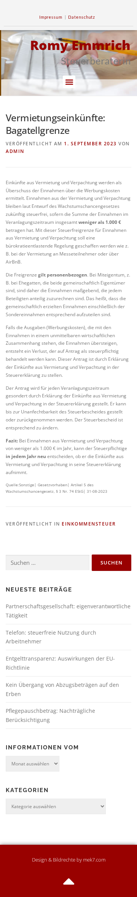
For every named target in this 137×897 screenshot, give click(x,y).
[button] (69, 82)
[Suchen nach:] (47, 563)
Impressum (50, 16)
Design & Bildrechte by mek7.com (68, 859)
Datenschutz (81, 16)
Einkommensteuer (89, 524)
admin (15, 151)
